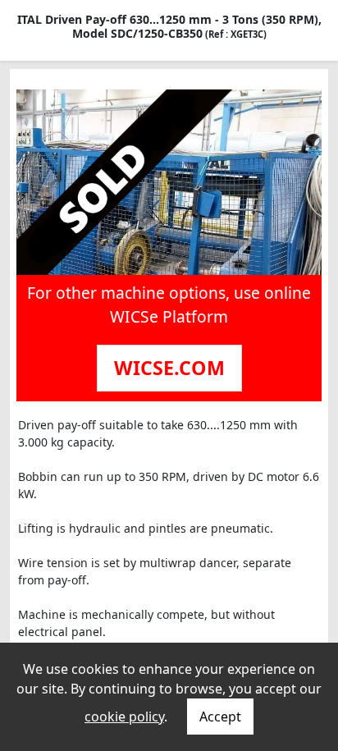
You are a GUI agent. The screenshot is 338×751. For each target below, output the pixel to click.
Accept (220, 716)
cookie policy (124, 716)
